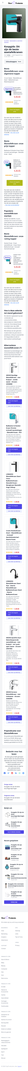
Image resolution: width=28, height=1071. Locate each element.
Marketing (4, 934)
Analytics (3, 937)
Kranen (6, 42)
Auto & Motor (5, 959)
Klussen (6, 41)
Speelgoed (4, 1049)
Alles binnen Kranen (14, 832)
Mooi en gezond (6, 1032)
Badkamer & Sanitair (16, 41)
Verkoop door (17, 102)
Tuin (2, 1055)
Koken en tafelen (6, 1029)
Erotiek (3, 987)
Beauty (3, 966)
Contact (3, 948)
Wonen (3, 1058)
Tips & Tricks (19, 937)
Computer (4, 969)
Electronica (4, 978)
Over (2, 931)
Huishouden (4, 1006)
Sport (3, 1052)
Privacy (17, 945)
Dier (2, 972)
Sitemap (17, 931)
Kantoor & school (6, 1019)
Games (3, 995)
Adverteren (4, 940)
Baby (2, 962)
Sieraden (3, 1045)
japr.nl (19, 1066)
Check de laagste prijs (15, 110)
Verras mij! (14, 902)
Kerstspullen (5, 1023)
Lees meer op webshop (14, 406)
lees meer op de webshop (12, 205)
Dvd (2, 975)
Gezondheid (4, 998)
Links (16, 934)
